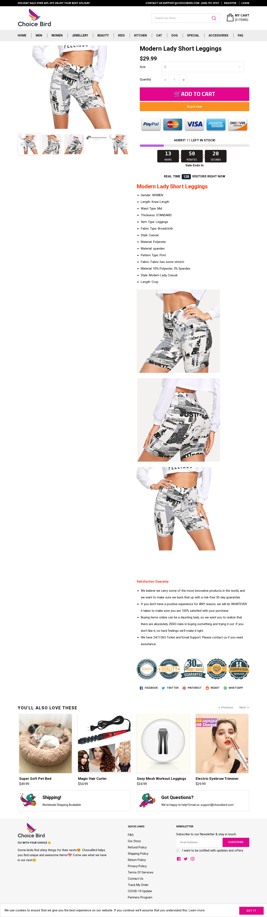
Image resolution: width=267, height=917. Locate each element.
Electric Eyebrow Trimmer (217, 778)
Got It (251, 910)
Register (230, 3)
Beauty (103, 35)
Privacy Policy (137, 866)
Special (193, 35)
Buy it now (194, 106)
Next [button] (125, 144)
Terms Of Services (140, 872)
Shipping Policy (138, 853)
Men (39, 35)
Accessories (218, 35)
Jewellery (80, 35)
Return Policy (137, 860)
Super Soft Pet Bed (35, 778)
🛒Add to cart (194, 94)
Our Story (134, 841)
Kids (121, 35)
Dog (174, 35)
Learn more (197, 910)
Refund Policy (137, 847)
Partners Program (140, 897)
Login (245, 3)
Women (57, 35)
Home (22, 35)
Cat (159, 35)
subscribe (236, 842)
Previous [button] (22, 144)
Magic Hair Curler (92, 778)
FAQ (240, 35)
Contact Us (135, 879)
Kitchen (140, 35)
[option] (29, 144)
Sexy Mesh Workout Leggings (161, 778)
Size (143, 67)
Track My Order (138, 885)
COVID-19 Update (140, 891)
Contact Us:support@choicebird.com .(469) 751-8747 (182, 3)
